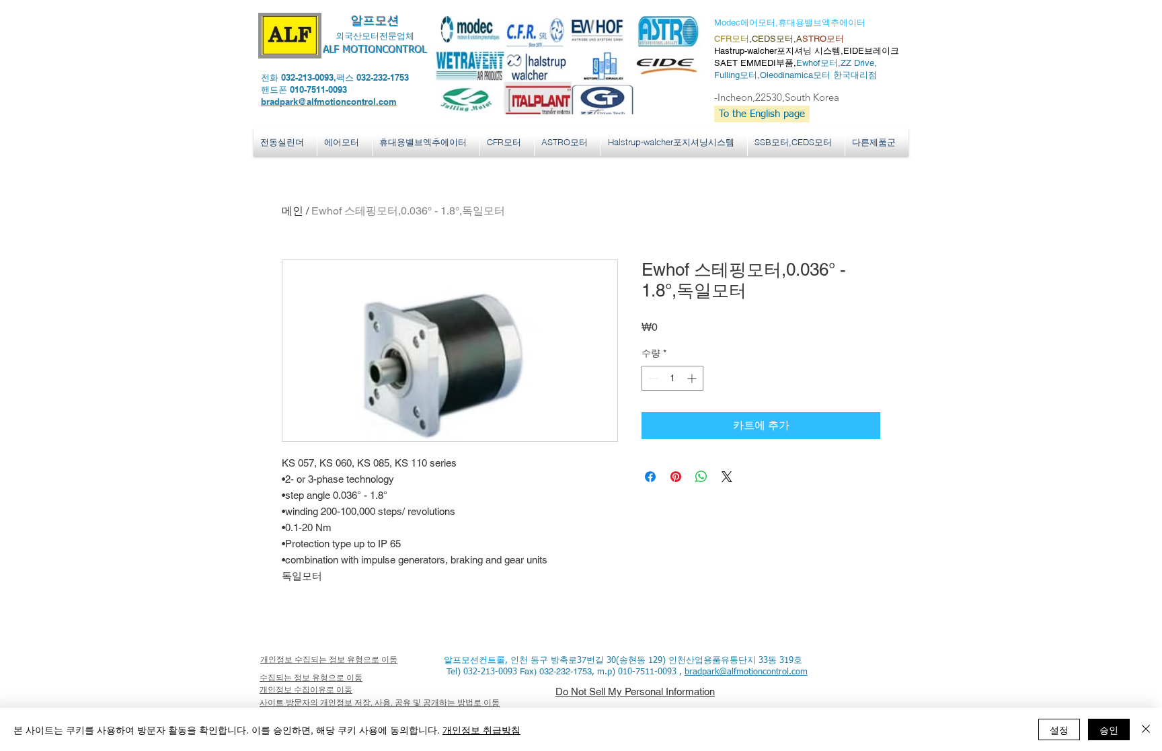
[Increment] (693, 378)
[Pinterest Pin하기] (676, 477)
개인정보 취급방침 (481, 729)
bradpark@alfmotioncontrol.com (329, 101)
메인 (292, 210)
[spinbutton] (672, 378)
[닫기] (1146, 729)
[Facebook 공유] (650, 477)
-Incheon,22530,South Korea (776, 97)
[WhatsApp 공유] (701, 477)
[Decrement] (652, 378)
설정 (1059, 729)
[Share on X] (727, 477)
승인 (1108, 729)
